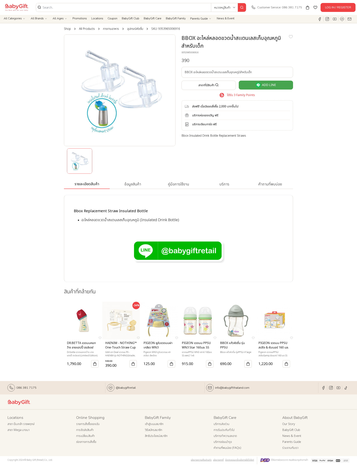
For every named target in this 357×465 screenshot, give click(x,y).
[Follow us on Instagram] (327, 19)
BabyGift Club (130, 18)
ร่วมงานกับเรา (290, 448)
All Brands (37, 18)
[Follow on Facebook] (319, 19)
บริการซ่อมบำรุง (223, 442)
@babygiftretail (126, 388)
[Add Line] (342, 19)
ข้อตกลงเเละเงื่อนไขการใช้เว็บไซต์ (239, 460)
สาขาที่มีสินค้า (206, 85)
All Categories (13, 18)
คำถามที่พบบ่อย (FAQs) (227, 448)
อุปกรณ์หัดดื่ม (135, 29)
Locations (97, 18)
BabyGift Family (176, 18)
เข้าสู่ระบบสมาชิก (154, 424)
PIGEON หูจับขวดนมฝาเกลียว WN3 (158, 345)
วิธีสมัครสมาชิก (153, 430)
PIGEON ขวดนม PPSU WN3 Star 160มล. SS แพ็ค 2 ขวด (196, 347)
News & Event (225, 18)
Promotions (80, 18)
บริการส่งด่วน (221, 424)
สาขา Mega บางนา (18, 430)
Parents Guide (199, 18)
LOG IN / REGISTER (338, 7)
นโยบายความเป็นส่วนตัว (201, 460)
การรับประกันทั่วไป (224, 430)
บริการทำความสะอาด (225, 436)
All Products (87, 29)
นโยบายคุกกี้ (218, 460)
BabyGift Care (152, 18)
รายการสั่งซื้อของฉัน (88, 424)
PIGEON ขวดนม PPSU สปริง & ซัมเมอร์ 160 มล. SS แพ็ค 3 (273, 347)
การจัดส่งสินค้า (85, 430)
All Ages (58, 18)
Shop (67, 29)
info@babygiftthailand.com (232, 388)
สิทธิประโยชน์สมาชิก (156, 436)
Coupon (112, 18)
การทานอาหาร (111, 29)
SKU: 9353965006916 (165, 29)
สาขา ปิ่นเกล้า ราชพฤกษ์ (21, 424)
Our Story (288, 424)
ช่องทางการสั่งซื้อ (86, 442)
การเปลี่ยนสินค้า (85, 436)
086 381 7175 (26, 388)
